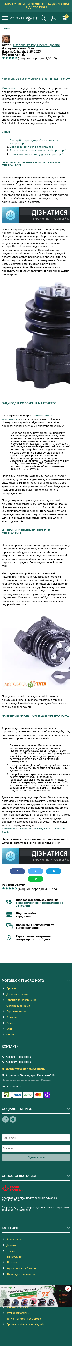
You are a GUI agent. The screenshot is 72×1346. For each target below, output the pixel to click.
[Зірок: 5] (15, 57)
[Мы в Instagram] (5, 1119)
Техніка (11, 1250)
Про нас (11, 988)
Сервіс (10, 1034)
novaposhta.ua (33, 1200)
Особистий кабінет (54, 18)
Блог (7, 28)
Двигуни (11, 1245)
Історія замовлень (17, 1312)
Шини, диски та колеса (20, 1274)
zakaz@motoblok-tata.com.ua (25, 1068)
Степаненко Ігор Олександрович (36, 45)
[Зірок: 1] (3, 57)
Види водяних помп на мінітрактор (31, 146)
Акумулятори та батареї (21, 1268)
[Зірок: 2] (6, 57)
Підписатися (36, 1157)
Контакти (11, 1017)
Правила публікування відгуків (25, 1324)
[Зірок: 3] (9, 57)
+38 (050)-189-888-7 (18, 1061)
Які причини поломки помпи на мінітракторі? (38, 150)
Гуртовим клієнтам (18, 1011)
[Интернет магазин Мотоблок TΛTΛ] (24, 18)
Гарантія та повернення (21, 999)
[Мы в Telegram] (13, 1119)
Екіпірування (14, 1256)
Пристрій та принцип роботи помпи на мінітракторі (34, 142)
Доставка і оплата (17, 994)
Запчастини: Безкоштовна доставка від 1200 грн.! (36, 6)
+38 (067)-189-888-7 (18, 1056)
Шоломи (11, 1262)
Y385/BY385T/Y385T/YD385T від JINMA (26, 828)
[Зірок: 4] (12, 57)
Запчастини (13, 1239)
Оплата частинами (18, 1005)
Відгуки (10, 1022)
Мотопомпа (9, 88)
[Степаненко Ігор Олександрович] (7, 41)
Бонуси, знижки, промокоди (23, 1318)
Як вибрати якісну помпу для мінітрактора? (37, 154)
